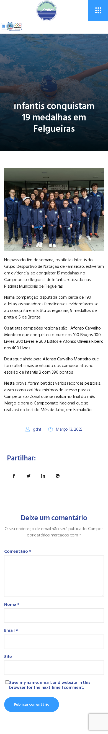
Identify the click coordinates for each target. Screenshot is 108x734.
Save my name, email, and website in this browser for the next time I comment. (49, 685)
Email (11, 630)
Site (8, 656)
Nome (11, 604)
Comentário (17, 551)
